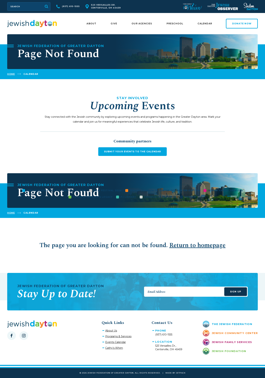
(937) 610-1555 (71, 6)
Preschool (175, 23)
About (91, 23)
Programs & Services (118, 336)
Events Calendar (115, 342)
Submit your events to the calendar (132, 151)
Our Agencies (142, 23)
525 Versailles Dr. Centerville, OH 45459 (106, 6)
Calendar (205, 23)
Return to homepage (197, 245)
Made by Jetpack (175, 373)
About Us (111, 330)
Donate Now (241, 23)
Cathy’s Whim (114, 348)
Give (114, 23)
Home (11, 74)
